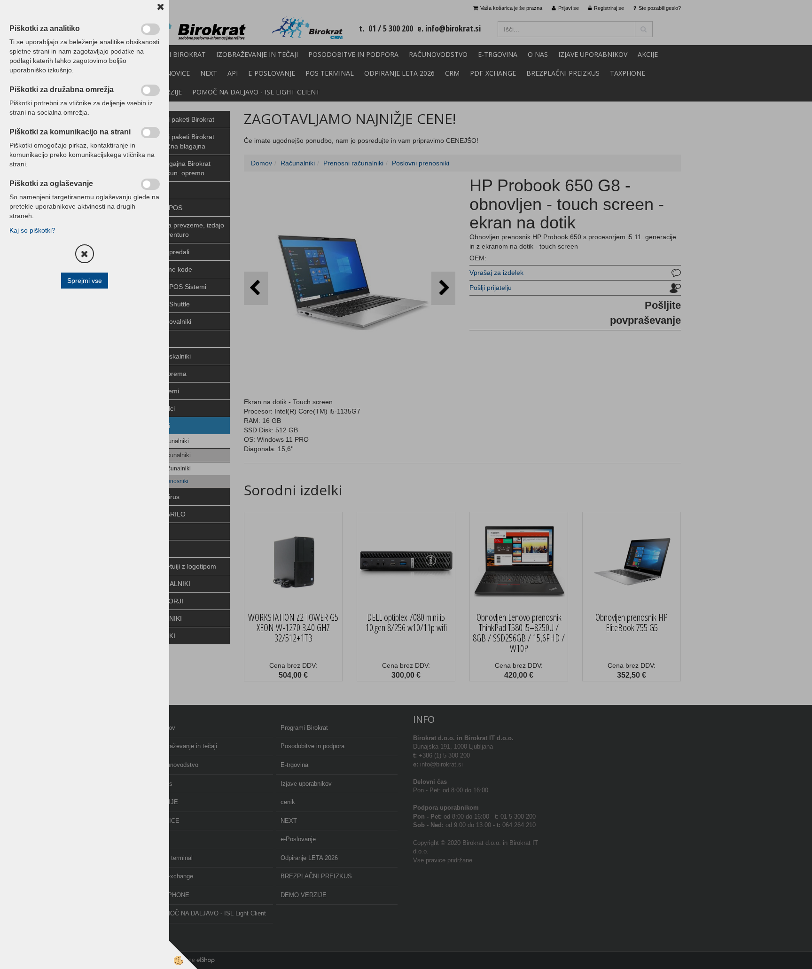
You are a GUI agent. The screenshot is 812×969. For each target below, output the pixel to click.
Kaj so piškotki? (32, 230)
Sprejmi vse (84, 280)
